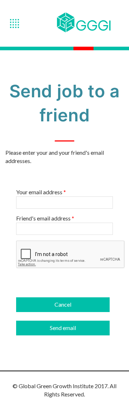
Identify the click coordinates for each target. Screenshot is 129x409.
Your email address (41, 192)
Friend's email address (45, 218)
